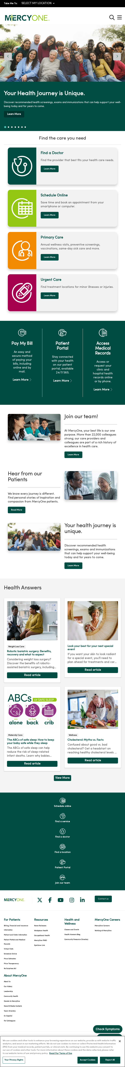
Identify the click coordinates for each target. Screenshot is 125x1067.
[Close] (119, 1041)
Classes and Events (71, 929)
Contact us (103, 899)
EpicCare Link (39, 945)
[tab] (5, 127)
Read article (32, 640)
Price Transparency (11, 963)
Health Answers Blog (72, 934)
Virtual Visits (8, 949)
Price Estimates (10, 959)
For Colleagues (9, 1021)
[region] (62, 78)
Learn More (14, 114)
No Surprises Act (10, 968)
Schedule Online (10, 954)
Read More (16, 510)
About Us (7, 981)
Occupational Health (42, 935)
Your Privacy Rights (13, 1060)
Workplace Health (41, 930)
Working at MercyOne (103, 930)
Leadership (8, 991)
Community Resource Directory (76, 939)
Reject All (110, 1060)
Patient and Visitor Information (15, 935)
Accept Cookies (88, 1060)
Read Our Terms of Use (60, 1053)
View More (62, 779)
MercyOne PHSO (40, 940)
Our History (8, 986)
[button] (120, 16)
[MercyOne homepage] (27, 21)
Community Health (11, 996)
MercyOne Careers (102, 926)
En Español (8, 1016)
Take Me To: (10, 3)
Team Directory (10, 1011)
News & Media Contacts (13, 1006)
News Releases (40, 926)
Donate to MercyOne (12, 1001)
